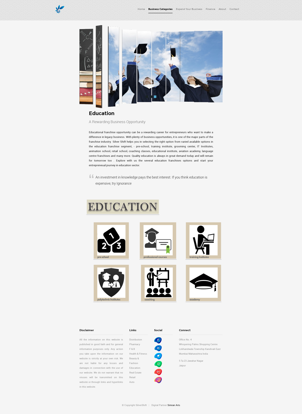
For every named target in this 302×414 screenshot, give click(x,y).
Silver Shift (59, 9)
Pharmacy (134, 344)
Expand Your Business (189, 9)
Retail (132, 377)
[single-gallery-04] (147, 96)
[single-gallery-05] (151, 96)
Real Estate (135, 372)
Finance (210, 9)
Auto (131, 381)
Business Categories (160, 9)
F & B (132, 348)
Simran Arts (174, 405)
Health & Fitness (138, 353)
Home (141, 9)
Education (134, 367)
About (222, 9)
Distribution (135, 339)
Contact (234, 9)
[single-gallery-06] (155, 96)
